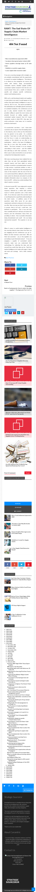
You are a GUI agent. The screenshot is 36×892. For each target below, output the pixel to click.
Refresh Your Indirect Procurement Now (18, 752)
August (10, 651)
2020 (7, 634)
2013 (7, 768)
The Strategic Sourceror (9, 890)
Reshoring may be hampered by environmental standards (15, 743)
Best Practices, (10, 40)
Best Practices (12, 21)
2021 (7, 633)
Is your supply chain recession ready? (15, 70)
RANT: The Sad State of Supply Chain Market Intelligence (17, 31)
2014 (7, 767)
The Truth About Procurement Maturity (18, 690)
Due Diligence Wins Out (14, 757)
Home (6, 21)
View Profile (11, 310)
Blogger (28, 473)
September (11, 650)
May (9, 656)
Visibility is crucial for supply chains (15, 68)
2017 (7, 639)
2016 (7, 641)
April (9, 658)
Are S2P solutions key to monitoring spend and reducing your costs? (16, 465)
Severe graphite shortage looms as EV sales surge (21, 532)
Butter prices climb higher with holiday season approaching (20, 597)
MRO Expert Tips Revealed (14, 666)
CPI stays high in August (18, 605)
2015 (7, 643)
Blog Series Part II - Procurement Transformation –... (16, 740)
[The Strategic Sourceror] (18, 9)
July (9, 653)
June (9, 655)
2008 (7, 777)
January (10, 765)
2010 (7, 774)
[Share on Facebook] (10, 265)
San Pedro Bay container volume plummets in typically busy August (21, 578)
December (11, 645)
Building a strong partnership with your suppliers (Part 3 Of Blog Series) (17, 435)
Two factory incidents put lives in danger (18, 695)
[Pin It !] (10, 273)
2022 (7, 631)
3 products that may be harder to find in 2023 (17, 61)
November (11, 646)
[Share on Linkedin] (21, 269)
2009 (7, 775)
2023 (7, 629)
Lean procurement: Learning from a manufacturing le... (17, 737)
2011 (7, 772)
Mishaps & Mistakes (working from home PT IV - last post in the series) (18, 413)
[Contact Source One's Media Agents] (18, 855)
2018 (7, 638)
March (9, 660)
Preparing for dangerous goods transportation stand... (15, 719)
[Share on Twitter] (21, 265)
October (10, 648)
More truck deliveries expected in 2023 (16, 58)
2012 (7, 770)
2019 (7, 636)
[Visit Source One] (10, 269)
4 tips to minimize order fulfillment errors (18, 615)
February (10, 661)
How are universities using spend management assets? (16, 692)
